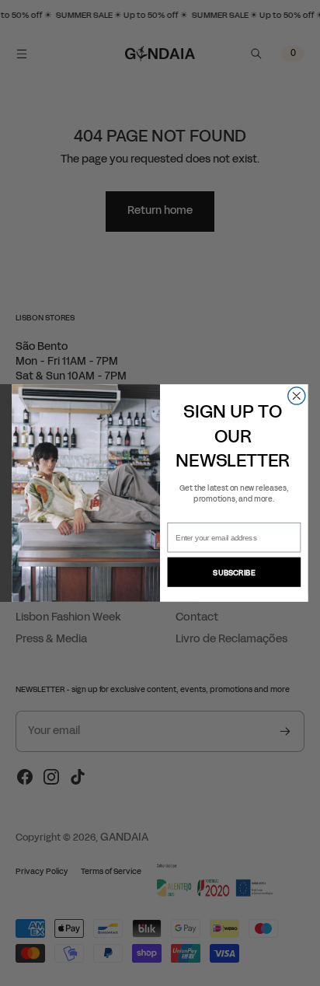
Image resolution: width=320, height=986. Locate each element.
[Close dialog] (296, 395)
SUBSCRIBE (234, 572)
